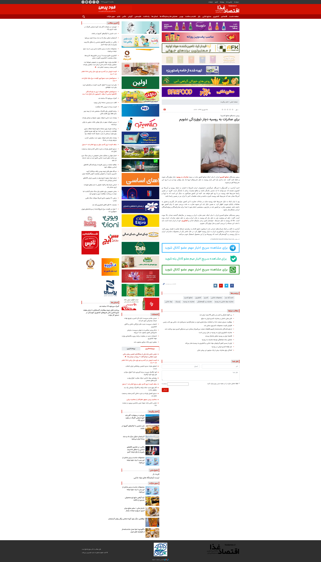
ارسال (165, 390)
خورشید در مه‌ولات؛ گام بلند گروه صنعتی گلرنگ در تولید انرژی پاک (134, 418)
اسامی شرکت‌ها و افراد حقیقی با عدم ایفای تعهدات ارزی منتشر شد (100, 186)
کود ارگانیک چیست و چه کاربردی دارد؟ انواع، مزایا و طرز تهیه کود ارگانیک (140, 373)
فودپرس (225, 9)
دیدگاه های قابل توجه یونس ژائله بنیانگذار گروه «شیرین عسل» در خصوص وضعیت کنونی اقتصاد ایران (99, 172)
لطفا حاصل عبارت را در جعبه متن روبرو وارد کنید (223, 384)
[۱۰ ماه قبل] (152, 522)
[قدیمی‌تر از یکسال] (152, 532)
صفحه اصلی (233, 102)
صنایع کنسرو (224, 177)
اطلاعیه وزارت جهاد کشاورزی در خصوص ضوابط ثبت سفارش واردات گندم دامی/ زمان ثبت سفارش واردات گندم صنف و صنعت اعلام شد (100, 65)
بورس (181, 16)
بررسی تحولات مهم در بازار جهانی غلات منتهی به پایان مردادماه (99, 123)
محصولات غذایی (216, 297)
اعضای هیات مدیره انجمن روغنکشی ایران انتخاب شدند (141, 367)
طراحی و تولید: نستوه (158, 560)
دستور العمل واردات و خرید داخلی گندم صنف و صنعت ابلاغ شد (139, 394)
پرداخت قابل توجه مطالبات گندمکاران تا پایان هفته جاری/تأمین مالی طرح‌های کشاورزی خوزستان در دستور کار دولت (101, 313)
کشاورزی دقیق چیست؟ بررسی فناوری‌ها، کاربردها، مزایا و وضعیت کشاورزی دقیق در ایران (100, 56)
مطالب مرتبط (233, 310)
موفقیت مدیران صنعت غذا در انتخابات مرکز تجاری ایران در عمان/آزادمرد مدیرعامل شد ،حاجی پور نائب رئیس (197, 322)
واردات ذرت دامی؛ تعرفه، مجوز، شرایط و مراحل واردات (99, 118)
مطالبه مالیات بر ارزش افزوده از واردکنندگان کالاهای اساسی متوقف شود (100, 166)
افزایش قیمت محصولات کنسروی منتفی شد (218, 325)
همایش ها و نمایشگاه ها (168, 16)
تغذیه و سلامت (190, 16)
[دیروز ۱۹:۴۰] (152, 419)
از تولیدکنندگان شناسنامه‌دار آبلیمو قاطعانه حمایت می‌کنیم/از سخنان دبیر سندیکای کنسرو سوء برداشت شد (198, 329)
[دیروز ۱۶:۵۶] (152, 429)
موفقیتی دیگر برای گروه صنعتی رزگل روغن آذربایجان (126, 519)
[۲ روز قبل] (152, 450)
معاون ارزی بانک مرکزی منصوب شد (145, 342)
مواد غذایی (168, 301)
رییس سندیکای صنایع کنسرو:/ (229, 115)
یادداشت (146, 16)
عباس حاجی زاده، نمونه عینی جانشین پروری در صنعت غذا (139, 404)
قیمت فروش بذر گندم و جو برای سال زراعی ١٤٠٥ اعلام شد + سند (139, 361)
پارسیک (177, 301)
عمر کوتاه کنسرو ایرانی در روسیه (222, 347)
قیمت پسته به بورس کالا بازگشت (106, 107)
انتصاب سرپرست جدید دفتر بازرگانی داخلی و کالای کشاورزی (141, 325)
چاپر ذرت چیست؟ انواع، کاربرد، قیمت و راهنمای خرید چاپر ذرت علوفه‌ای (100, 86)
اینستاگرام (83, 2)
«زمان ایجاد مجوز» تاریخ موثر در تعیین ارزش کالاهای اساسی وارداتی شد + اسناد (100, 179)
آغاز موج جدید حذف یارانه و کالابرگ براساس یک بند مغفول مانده (140, 388)
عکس (124, 16)
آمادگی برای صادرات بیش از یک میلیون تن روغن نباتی (214, 350)
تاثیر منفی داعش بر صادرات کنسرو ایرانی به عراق (216, 318)
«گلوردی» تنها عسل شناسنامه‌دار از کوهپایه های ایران (133, 530)
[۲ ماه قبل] (152, 501)
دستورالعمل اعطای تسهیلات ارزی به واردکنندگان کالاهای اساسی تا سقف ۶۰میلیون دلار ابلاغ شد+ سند (99, 92)
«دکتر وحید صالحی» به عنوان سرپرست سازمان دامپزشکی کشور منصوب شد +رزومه (142, 331)
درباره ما (236, 2)
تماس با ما (229, 2)
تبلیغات (210, 2)
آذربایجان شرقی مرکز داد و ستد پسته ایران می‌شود (133, 438)
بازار (199, 16)
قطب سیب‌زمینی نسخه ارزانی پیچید (105, 102)
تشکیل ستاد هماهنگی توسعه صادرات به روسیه (217, 340)
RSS (97, 2)
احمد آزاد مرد (229, 297)
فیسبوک (93, 2)
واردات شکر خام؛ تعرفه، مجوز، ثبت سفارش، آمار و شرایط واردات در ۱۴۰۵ (101, 139)
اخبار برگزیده (224, 102)
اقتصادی (224, 16)
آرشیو (216, 2)
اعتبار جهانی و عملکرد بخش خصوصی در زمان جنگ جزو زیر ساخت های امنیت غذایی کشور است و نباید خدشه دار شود (99, 158)
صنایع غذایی (206, 16)
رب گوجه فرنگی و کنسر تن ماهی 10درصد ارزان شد (215, 315)
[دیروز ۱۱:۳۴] (152, 440)
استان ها (154, 16)
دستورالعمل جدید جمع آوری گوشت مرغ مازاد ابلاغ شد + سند (99, 79)
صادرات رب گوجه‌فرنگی (204, 301)
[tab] (149, 348)
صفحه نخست (233, 16)
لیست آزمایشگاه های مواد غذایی (146, 477)
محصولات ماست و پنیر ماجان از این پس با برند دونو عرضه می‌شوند (133, 460)
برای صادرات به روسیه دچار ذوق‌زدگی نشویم (209, 119)
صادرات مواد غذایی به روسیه (224, 301)
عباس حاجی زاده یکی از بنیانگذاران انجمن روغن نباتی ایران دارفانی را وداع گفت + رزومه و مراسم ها (140, 355)
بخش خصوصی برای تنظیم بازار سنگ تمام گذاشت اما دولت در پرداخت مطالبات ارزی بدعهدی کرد (100, 192)
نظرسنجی (138, 16)
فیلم (118, 16)
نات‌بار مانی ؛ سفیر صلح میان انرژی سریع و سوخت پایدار (134, 509)
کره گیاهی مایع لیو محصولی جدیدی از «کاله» (134, 499)
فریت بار (156, 474)
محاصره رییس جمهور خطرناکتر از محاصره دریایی (142, 399)
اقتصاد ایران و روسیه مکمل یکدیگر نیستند (218, 336)
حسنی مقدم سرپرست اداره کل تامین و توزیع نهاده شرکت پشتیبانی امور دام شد (140, 319)
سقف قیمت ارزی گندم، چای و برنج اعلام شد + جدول (139, 384)
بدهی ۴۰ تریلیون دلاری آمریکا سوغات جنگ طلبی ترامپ (101, 199)
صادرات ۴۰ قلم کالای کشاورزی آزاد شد (104, 205)
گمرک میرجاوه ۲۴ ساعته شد (107, 98)
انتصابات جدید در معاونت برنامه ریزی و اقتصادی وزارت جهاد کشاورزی (139, 337)
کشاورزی (216, 16)
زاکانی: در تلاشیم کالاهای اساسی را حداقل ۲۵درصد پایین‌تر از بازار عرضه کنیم (135, 449)
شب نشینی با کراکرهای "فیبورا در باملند (133, 427)
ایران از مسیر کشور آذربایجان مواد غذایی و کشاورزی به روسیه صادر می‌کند (208, 343)
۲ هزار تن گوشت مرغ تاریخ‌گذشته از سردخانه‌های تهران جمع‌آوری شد (99, 210)
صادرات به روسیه (182, 177)
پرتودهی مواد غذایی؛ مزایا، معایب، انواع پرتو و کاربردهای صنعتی (142, 379)
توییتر (90, 2)
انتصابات (155, 314)
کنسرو (206, 297)
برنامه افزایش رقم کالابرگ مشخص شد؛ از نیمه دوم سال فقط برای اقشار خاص (100, 112)
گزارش (130, 16)
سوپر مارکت (111, 16)
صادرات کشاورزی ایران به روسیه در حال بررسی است (215, 332)
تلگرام (86, 2)
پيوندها (222, 2)
